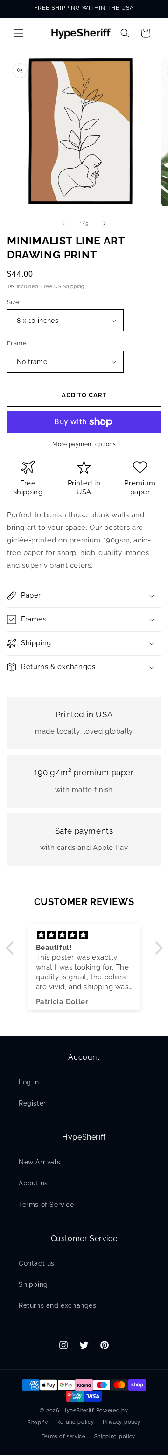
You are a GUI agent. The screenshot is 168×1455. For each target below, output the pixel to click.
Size (13, 302)
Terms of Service (46, 1204)
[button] (18, 33)
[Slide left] (63, 223)
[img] (84, 935)
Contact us (37, 1263)
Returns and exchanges (58, 1305)
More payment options (84, 444)
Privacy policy (121, 1422)
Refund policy (75, 1422)
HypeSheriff (78, 1410)
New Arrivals (39, 1162)
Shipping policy (115, 1437)
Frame (17, 343)
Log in (29, 1082)
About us (33, 1183)
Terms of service (63, 1437)
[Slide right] (104, 223)
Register (32, 1103)
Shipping (33, 1284)
